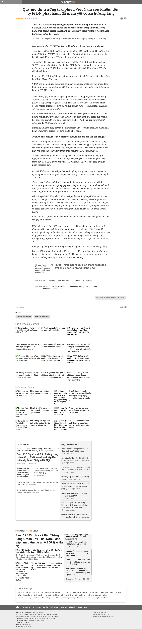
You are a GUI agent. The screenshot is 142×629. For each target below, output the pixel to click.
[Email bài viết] (124, 18)
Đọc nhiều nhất (70, 444)
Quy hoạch (25, 607)
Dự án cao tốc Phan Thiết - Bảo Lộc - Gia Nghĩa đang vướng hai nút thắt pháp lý (46, 470)
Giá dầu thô (67, 592)
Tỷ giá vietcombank (25, 595)
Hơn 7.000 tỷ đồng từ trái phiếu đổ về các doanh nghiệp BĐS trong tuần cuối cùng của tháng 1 (78, 376)
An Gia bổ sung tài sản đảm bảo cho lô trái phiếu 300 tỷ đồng (68, 281)
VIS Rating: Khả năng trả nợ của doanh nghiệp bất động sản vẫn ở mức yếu (27, 375)
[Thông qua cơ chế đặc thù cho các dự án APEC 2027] (22, 397)
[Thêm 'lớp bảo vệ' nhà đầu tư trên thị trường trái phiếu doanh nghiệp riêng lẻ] (28, 335)
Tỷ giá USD (104, 592)
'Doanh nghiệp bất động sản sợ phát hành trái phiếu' (52, 345)
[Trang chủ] (17, 607)
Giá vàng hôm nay (24, 592)
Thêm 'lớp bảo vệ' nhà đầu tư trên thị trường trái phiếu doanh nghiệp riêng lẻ (27, 346)
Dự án (19, 463)
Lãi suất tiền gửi (80, 595)
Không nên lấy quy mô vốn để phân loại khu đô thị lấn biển (79, 410)
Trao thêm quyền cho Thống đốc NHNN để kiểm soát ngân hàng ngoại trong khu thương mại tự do (80, 395)
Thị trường (20, 307)
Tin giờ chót (24, 444)
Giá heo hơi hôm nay (80, 592)
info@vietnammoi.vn (26, 624)
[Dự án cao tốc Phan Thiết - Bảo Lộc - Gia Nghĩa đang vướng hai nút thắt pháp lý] (23, 472)
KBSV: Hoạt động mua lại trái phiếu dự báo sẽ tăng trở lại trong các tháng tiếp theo (53, 375)
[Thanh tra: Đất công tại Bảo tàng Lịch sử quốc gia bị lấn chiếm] (22, 412)
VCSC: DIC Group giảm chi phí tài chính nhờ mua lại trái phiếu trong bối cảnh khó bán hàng (70, 287)
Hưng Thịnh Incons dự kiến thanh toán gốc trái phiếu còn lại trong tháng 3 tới (80, 266)
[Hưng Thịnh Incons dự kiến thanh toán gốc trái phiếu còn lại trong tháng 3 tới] (42, 268)
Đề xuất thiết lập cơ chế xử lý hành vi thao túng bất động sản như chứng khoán (79, 424)
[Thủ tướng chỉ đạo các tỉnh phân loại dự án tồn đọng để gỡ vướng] (22, 425)
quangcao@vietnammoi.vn (105, 616)
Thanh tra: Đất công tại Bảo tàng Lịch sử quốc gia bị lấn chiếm (41, 410)
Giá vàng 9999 (38, 592)
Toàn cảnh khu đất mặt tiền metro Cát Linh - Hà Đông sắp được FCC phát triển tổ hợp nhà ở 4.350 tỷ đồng (77, 571)
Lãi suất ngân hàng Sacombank (29, 598)
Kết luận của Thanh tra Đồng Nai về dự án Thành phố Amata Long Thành (77, 553)
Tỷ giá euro (94, 592)
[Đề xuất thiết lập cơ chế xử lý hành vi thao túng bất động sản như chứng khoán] (61, 425)
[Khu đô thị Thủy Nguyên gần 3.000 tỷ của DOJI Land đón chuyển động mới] (78, 537)
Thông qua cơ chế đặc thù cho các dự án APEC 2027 (40, 393)
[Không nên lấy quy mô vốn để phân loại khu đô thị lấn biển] (61, 412)
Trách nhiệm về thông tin (23, 626)
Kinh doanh (82, 607)
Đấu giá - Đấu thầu (68, 607)
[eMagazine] (71, 2)
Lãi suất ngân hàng (52, 595)
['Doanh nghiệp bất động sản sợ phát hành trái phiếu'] (53, 335)
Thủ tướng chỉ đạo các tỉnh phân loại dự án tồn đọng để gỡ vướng (40, 423)
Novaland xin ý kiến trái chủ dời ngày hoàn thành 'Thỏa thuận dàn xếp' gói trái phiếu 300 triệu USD (79, 348)
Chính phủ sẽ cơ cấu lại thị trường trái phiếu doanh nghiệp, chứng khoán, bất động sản (74, 40)
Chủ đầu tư (54, 607)
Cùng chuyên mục (25, 387)
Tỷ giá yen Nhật (115, 592)
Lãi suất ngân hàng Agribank (98, 595)
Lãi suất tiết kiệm (67, 595)
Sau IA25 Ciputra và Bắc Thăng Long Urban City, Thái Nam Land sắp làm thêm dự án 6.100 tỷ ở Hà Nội (37, 457)
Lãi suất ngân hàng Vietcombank (96, 598)
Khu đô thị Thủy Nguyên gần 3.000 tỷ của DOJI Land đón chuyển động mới (76, 544)
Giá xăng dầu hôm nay (52, 592)
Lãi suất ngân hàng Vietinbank (72, 598)
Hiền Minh (19, 18)
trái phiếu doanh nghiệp (24, 316)
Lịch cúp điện (38, 595)
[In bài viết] (121, 18)
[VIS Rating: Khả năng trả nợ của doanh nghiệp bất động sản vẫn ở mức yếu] (28, 363)
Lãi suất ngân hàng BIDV (50, 598)
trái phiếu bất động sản (42, 316)
